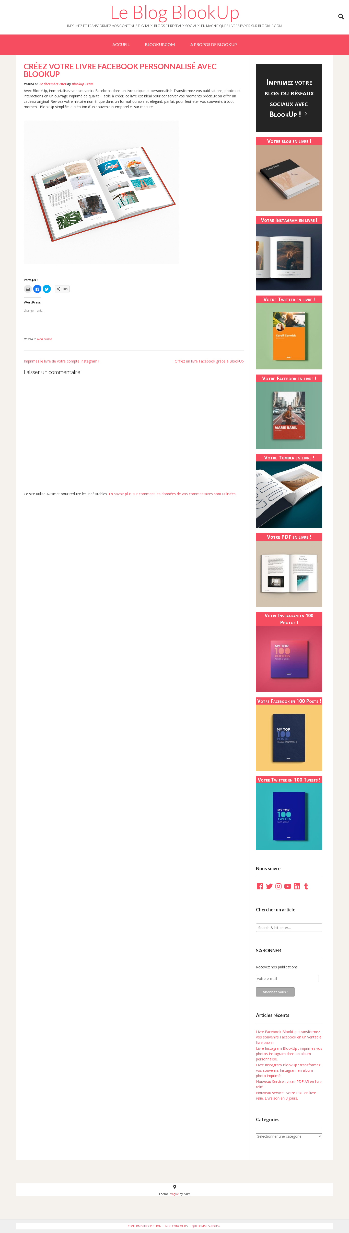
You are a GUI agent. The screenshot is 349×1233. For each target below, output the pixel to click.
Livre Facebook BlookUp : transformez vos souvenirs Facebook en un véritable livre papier (288, 1037)
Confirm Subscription (144, 1226)
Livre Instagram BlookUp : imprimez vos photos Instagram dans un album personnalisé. (289, 1053)
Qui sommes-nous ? (206, 1226)
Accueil (121, 44)
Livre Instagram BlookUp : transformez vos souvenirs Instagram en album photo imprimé (288, 1070)
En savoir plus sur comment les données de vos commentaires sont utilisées (172, 493)
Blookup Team (82, 84)
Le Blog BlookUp (174, 12)
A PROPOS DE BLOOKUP (213, 44)
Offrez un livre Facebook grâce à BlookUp (209, 361)
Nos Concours (176, 1226)
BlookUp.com (160, 44)
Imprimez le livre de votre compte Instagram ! (61, 361)
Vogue (174, 1194)
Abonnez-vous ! (275, 992)
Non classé (44, 339)
